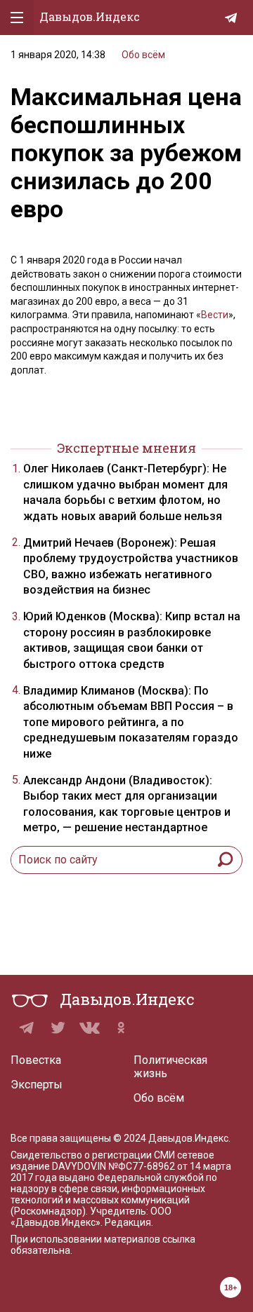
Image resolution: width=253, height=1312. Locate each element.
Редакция (128, 1222)
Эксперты (37, 1084)
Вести (214, 314)
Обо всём (143, 54)
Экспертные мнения (126, 447)
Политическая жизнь (170, 1066)
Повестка (36, 1060)
